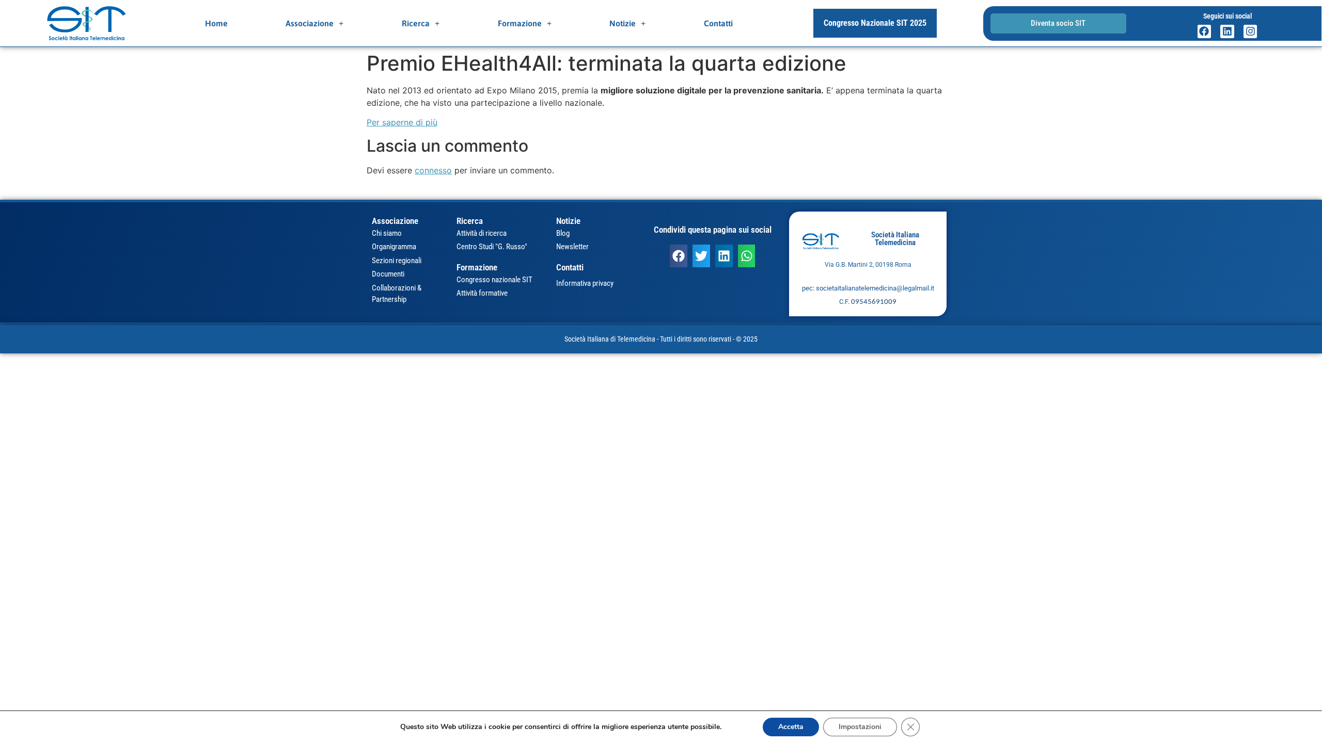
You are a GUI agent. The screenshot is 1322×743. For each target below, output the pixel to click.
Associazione (310, 23)
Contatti (718, 23)
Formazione (520, 23)
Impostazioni (860, 727)
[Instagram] (1250, 32)
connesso (433, 170)
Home (216, 23)
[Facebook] (1204, 32)
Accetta (791, 727)
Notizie (622, 23)
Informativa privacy (584, 283)
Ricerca (416, 23)
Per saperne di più (402, 122)
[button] (678, 256)
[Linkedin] (1227, 32)
